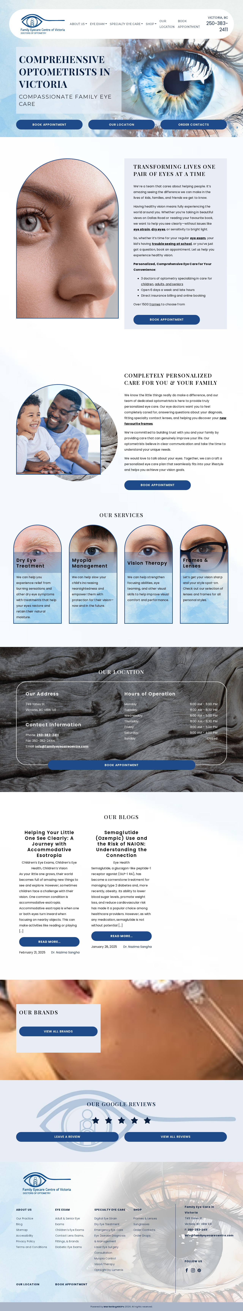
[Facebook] (187, 1270)
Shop (150, 24)
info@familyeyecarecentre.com (61, 746)
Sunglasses (141, 1224)
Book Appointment (189, 24)
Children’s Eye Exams (69, 1230)
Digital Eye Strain (105, 1218)
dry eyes (158, 229)
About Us (77, 24)
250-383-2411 (47, 735)
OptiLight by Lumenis (108, 1270)
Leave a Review (67, 1137)
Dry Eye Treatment (106, 1224)
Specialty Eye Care (125, 24)
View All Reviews (176, 1137)
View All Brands (58, 1031)
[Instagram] (193, 1270)
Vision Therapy (104, 1264)
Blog (19, 1224)
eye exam (198, 238)
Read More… (49, 942)
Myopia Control (105, 1258)
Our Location (167, 24)
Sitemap (22, 1230)
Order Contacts (193, 124)
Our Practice (24, 1218)
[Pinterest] (199, 1270)
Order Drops (142, 1236)
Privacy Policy (25, 1241)
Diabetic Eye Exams (68, 1247)
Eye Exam (97, 24)
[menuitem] (78, 24)
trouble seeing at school (172, 244)
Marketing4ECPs (114, 1306)
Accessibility (24, 1236)
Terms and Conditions (31, 1247)
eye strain (141, 229)
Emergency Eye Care (108, 1230)
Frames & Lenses (145, 1218)
